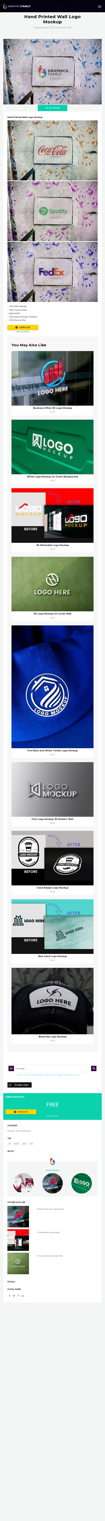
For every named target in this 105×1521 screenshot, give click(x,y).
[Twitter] (14, 1296)
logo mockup (23, 1075)
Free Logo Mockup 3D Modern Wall (52, 819)
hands (16, 1144)
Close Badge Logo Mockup (52, 887)
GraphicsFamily (53, 1170)
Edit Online (54, 108)
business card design (53, 1075)
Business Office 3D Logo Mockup (52, 408)
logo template (37, 1075)
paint (24, 1144)
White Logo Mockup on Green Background (52, 476)
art (9, 1144)
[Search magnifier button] (94, 1068)
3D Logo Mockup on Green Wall (52, 613)
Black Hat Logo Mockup (52, 1036)
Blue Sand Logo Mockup (52, 956)
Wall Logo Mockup (23, 1131)
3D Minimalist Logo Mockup (52, 545)
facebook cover (71, 1075)
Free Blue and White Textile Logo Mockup (52, 750)
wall (31, 1144)
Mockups (11, 1131)
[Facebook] (9, 1296)
